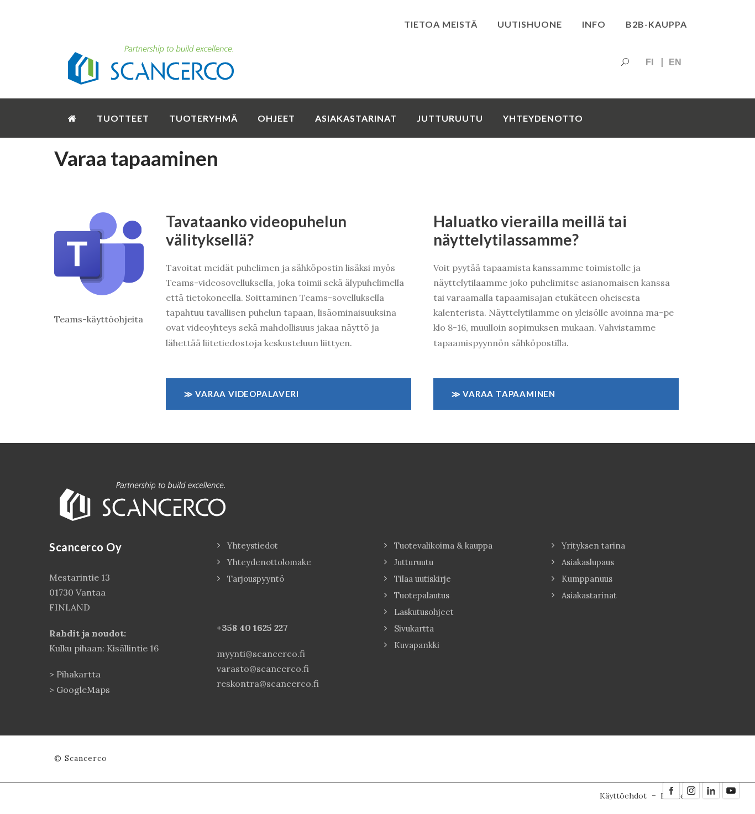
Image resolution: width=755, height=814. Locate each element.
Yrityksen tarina (593, 545)
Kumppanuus (587, 578)
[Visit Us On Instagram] (691, 789)
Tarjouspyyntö (255, 578)
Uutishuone (529, 24)
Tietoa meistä (441, 24)
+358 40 (235, 627)
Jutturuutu (450, 118)
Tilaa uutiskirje (422, 578)
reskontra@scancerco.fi (268, 683)
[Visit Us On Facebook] (671, 789)
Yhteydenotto (543, 118)
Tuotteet (123, 118)
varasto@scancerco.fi (263, 668)
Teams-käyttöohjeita (98, 319)
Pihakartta (78, 674)
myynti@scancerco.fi (261, 653)
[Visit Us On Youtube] (731, 789)
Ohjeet (276, 118)
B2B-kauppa (656, 24)
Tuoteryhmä (203, 118)
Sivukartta (414, 628)
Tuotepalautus (421, 595)
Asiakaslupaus (588, 562)
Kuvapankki (416, 645)
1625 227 (270, 627)
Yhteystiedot (252, 545)
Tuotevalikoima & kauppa (443, 545)
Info (594, 24)
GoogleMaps (83, 689)
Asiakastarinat (356, 118)
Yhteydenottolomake (269, 562)
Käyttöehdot (623, 796)
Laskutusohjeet (424, 612)
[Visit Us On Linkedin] (711, 789)
